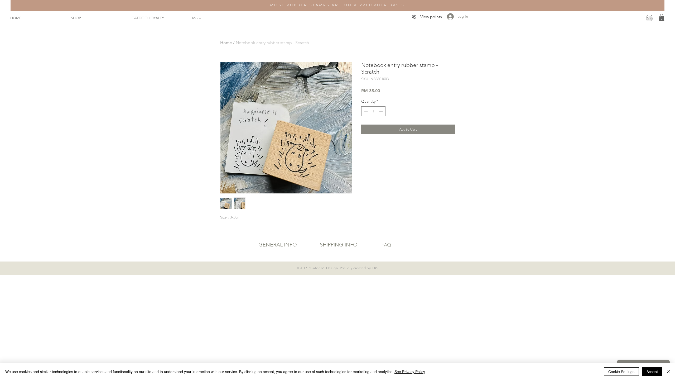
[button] (661, 17)
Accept (652, 371)
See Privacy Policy (409, 371)
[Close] (669, 371)
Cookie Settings (621, 371)
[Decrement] (365, 111)
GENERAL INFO (277, 244)
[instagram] (649, 18)
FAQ (386, 245)
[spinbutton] (373, 111)
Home (226, 42)
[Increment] (381, 111)
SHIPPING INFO (339, 244)
